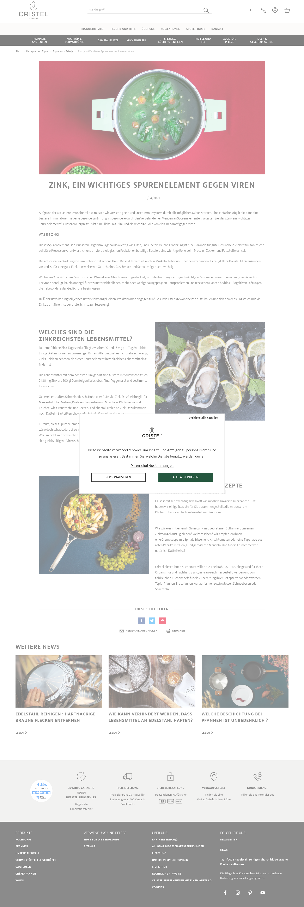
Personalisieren (118, 477)
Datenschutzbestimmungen (152, 466)
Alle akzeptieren (186, 477)
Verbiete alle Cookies (203, 418)
